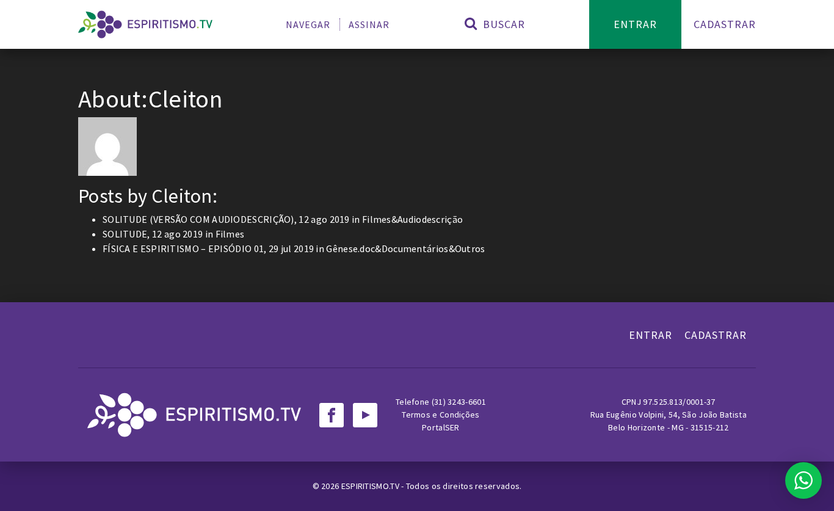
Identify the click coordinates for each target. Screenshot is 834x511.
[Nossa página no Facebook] (331, 415)
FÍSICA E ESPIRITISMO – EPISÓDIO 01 (183, 248)
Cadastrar (725, 24)
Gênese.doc (350, 248)
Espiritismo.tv (371, 485)
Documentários (415, 248)
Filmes (376, 219)
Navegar (308, 24)
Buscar (502, 24)
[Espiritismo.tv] (145, 24)
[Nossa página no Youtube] (365, 415)
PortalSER (441, 427)
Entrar (635, 24)
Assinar (369, 24)
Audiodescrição (430, 219)
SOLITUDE (125, 234)
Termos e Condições (440, 414)
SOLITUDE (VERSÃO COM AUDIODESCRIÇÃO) (198, 219)
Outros (470, 248)
